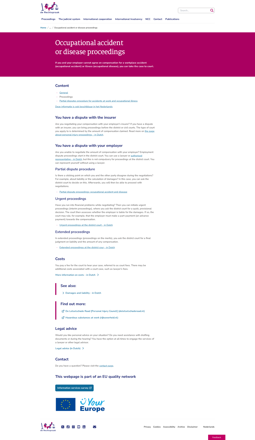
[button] (216, 437)
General (64, 92)
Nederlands (208, 426)
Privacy (147, 426)
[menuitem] (48, 19)
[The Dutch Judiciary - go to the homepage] (49, 8)
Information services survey (75, 387)
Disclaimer (192, 426)
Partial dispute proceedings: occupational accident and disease (93, 191)
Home (43, 27)
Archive (181, 426)
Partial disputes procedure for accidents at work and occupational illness (99, 101)
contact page (106, 365)
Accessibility (169, 426)
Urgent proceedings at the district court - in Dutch (86, 225)
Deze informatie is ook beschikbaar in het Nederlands (84, 106)
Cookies (157, 426)
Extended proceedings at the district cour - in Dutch (87, 247)
